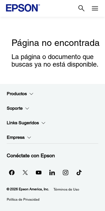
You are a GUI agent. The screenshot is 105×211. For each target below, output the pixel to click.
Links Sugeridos (23, 122)
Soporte (15, 108)
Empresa (16, 137)
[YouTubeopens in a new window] (39, 172)
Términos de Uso (66, 189)
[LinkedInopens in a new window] (52, 172)
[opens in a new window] (79, 172)
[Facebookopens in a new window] (12, 172)
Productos (17, 93)
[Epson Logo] (23, 8)
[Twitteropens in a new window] (25, 172)
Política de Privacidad (23, 199)
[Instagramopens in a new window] (65, 172)
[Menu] (94, 8)
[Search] (81, 8)
